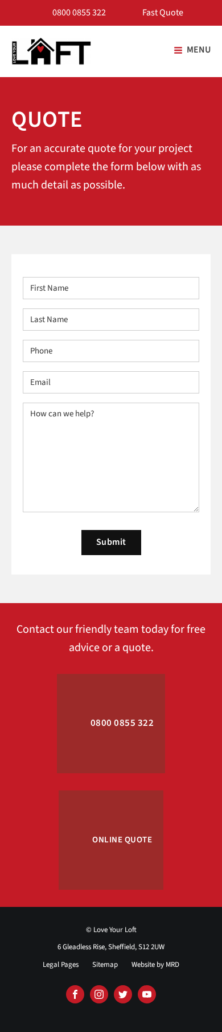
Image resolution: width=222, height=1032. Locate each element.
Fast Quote (162, 12)
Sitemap (105, 964)
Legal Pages (61, 964)
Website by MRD (155, 964)
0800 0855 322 (79, 12)
